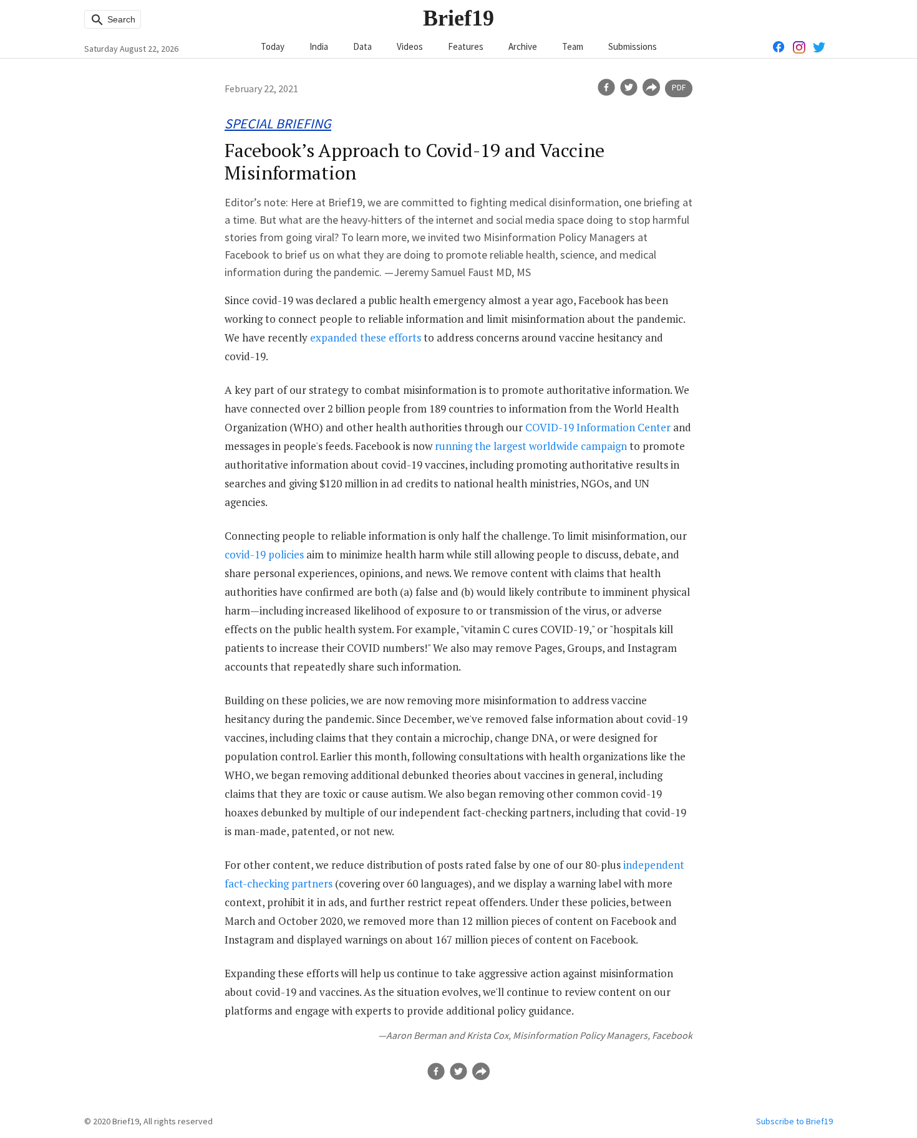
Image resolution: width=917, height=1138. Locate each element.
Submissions (632, 46)
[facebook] (606, 87)
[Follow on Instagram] (799, 46)
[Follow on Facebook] (779, 46)
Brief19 (458, 18)
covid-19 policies (264, 554)
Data (362, 46)
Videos (410, 46)
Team (572, 46)
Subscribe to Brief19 (794, 1121)
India (318, 46)
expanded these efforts (365, 337)
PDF (679, 87)
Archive (522, 46)
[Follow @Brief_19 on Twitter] (819, 46)
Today (272, 46)
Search (120, 19)
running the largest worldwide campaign (531, 446)
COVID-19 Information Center (598, 427)
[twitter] (629, 87)
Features (465, 46)
